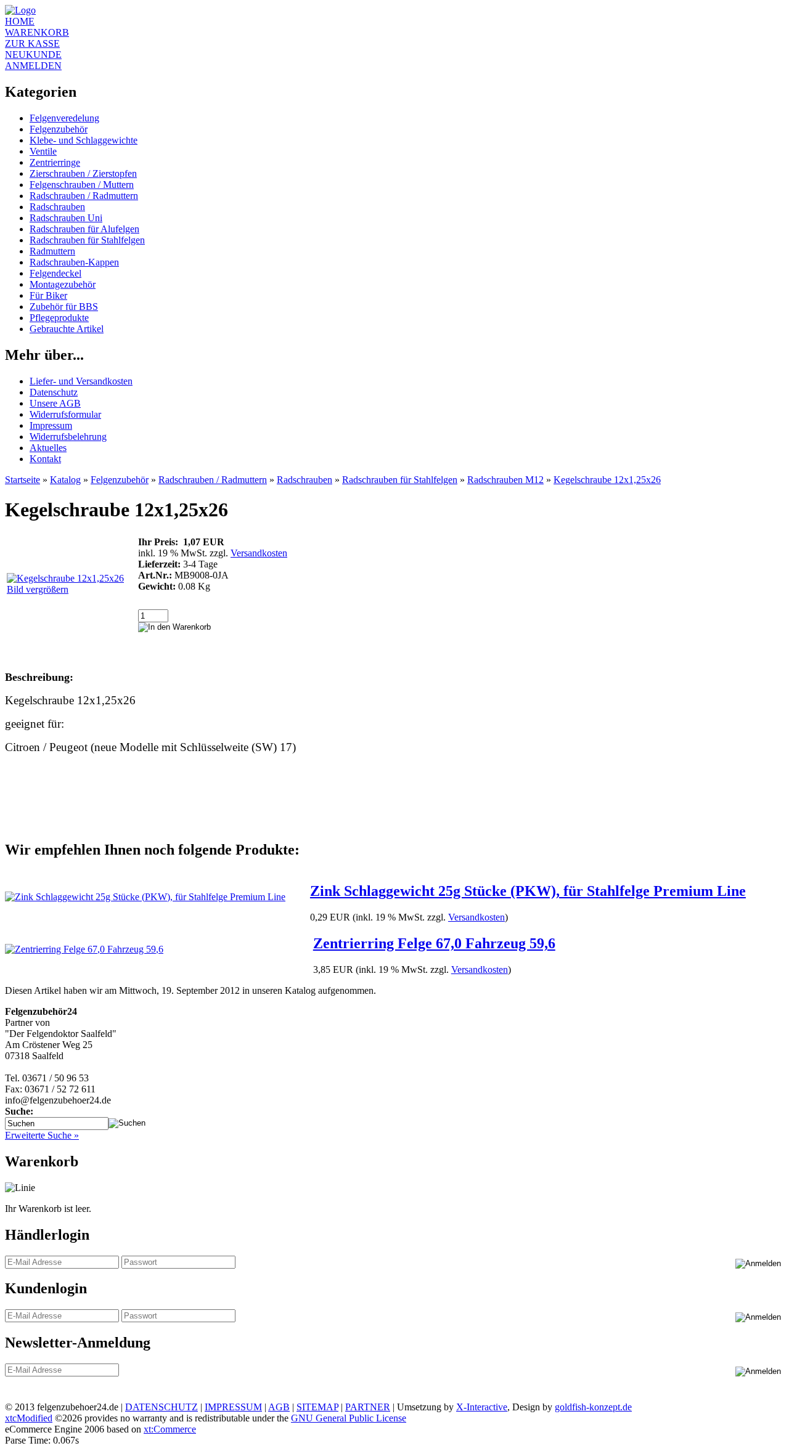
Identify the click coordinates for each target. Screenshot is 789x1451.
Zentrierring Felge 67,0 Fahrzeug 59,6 (434, 943)
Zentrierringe (55, 162)
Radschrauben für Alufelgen (84, 229)
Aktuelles (48, 447)
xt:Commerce (170, 1429)
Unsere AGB (55, 403)
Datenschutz (54, 392)
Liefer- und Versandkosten (81, 381)
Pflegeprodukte (59, 317)
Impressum (51, 425)
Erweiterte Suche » (42, 1135)
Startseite (22, 479)
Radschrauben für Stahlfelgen (87, 240)
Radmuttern (52, 251)
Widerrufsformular (65, 414)
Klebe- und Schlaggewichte (83, 140)
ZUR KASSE (32, 43)
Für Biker (48, 295)
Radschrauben (57, 206)
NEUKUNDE (33, 54)
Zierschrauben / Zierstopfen (83, 173)
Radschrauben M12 (505, 479)
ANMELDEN (33, 65)
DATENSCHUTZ (161, 1407)
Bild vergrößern (37, 589)
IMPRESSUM (233, 1407)
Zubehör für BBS (64, 306)
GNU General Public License (348, 1418)
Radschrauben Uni (66, 218)
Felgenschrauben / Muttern (82, 184)
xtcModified (28, 1418)
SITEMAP (317, 1407)
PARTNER (367, 1407)
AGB (279, 1407)
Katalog (65, 479)
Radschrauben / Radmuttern (84, 195)
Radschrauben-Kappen (74, 262)
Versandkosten (259, 553)
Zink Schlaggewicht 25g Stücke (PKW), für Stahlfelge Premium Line (528, 891)
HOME (20, 21)
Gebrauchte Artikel (67, 328)
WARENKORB (37, 32)
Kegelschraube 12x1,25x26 (607, 479)
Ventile (43, 151)
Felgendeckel (55, 273)
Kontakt (45, 458)
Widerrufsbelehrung (68, 436)
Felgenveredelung (64, 118)
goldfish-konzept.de (593, 1407)
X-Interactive (481, 1407)
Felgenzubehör (59, 129)
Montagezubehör (63, 284)
